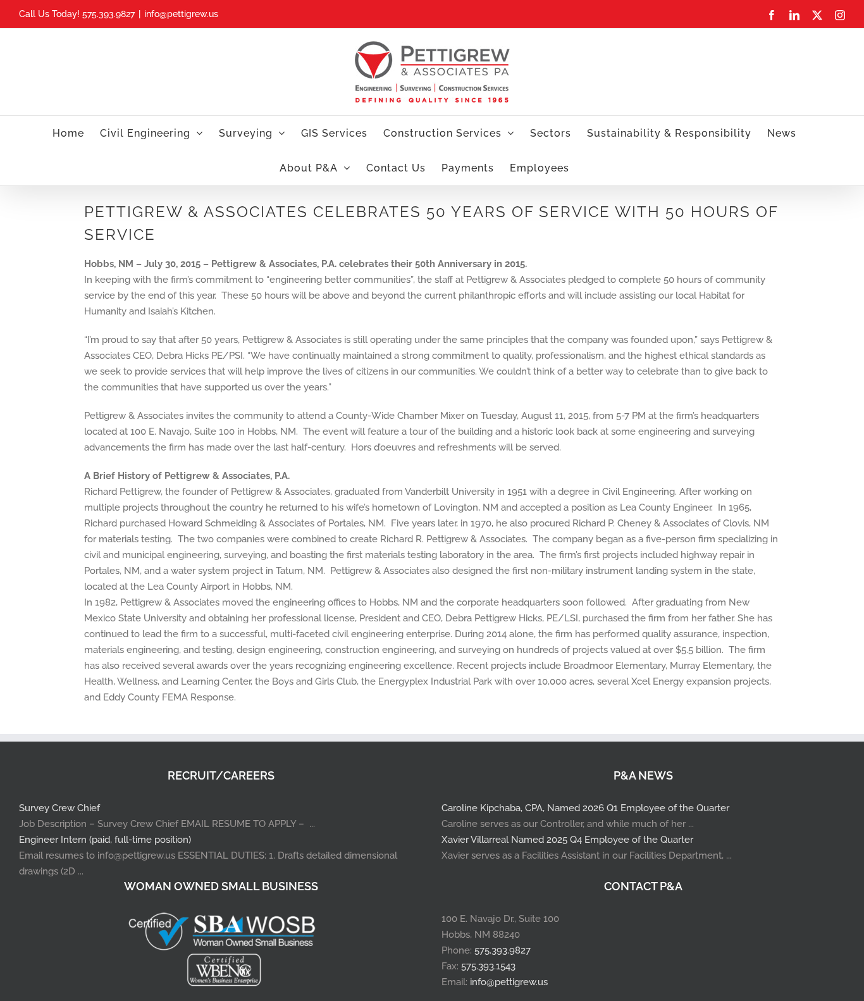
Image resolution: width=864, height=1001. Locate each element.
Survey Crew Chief (59, 808)
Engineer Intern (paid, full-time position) (105, 839)
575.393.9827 (502, 950)
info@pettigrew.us (181, 14)
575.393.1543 (488, 966)
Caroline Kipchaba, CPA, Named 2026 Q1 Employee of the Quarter (585, 808)
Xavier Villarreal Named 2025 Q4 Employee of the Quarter (567, 839)
